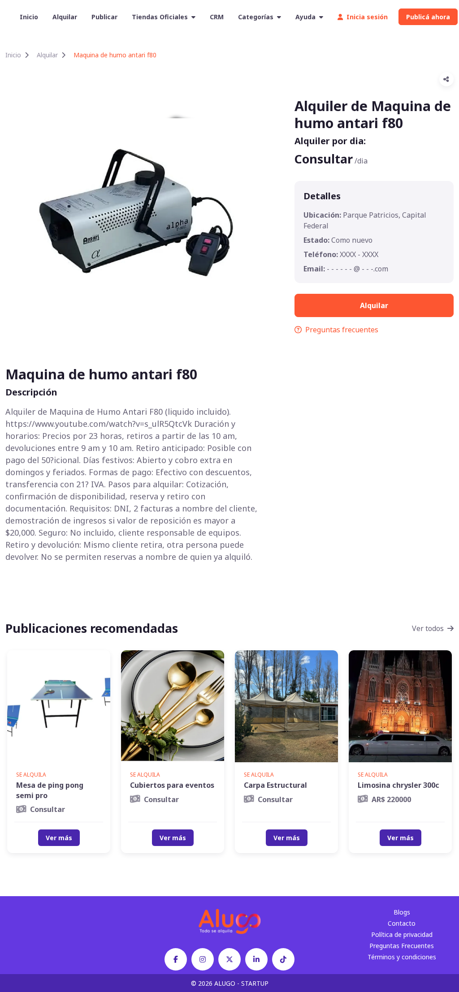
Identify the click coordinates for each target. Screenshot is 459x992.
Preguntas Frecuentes (401, 945)
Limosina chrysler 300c (398, 785)
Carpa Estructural (275, 785)
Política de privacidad (402, 934)
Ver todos (428, 628)
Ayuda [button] (305, 17)
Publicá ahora (428, 17)
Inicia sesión (367, 17)
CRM (217, 17)
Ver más (59, 837)
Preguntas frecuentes (341, 330)
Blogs (402, 912)
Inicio (29, 17)
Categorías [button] (255, 17)
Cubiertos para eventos (172, 785)
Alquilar (64, 17)
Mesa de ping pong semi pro (49, 790)
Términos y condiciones (402, 957)
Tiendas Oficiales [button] (160, 17)
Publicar (104, 17)
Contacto (402, 923)
